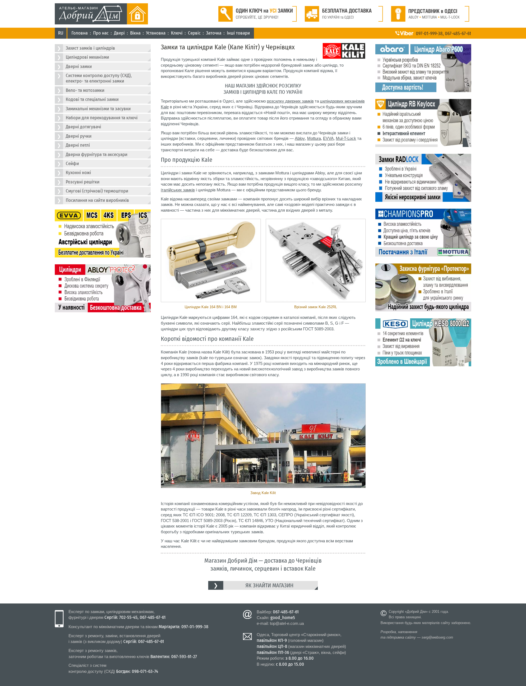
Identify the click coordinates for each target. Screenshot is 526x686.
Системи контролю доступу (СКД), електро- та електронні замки (99, 78)
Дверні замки (79, 66)
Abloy (300, 138)
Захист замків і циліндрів (90, 48)
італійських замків (178, 190)
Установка (155, 33)
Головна (80, 33)
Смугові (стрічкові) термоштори (97, 191)
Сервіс (194, 33)
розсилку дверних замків (290, 101)
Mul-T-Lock (346, 138)
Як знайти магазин (269, 585)
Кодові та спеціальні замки (92, 99)
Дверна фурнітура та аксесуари (96, 154)
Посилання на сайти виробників (97, 200)
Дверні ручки (79, 136)
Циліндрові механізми (87, 57)
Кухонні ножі (78, 172)
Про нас (100, 33)
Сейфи (72, 163)
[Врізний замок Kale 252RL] (315, 260)
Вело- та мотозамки (85, 90)
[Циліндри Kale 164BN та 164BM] (210, 260)
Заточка (213, 33)
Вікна (135, 33)
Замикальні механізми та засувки (98, 109)
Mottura (314, 138)
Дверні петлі (78, 145)
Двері (119, 33)
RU (60, 33)
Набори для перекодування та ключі (102, 118)
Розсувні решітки (82, 182)
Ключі (176, 33)
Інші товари (238, 33)
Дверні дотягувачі (83, 127)
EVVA (328, 138)
